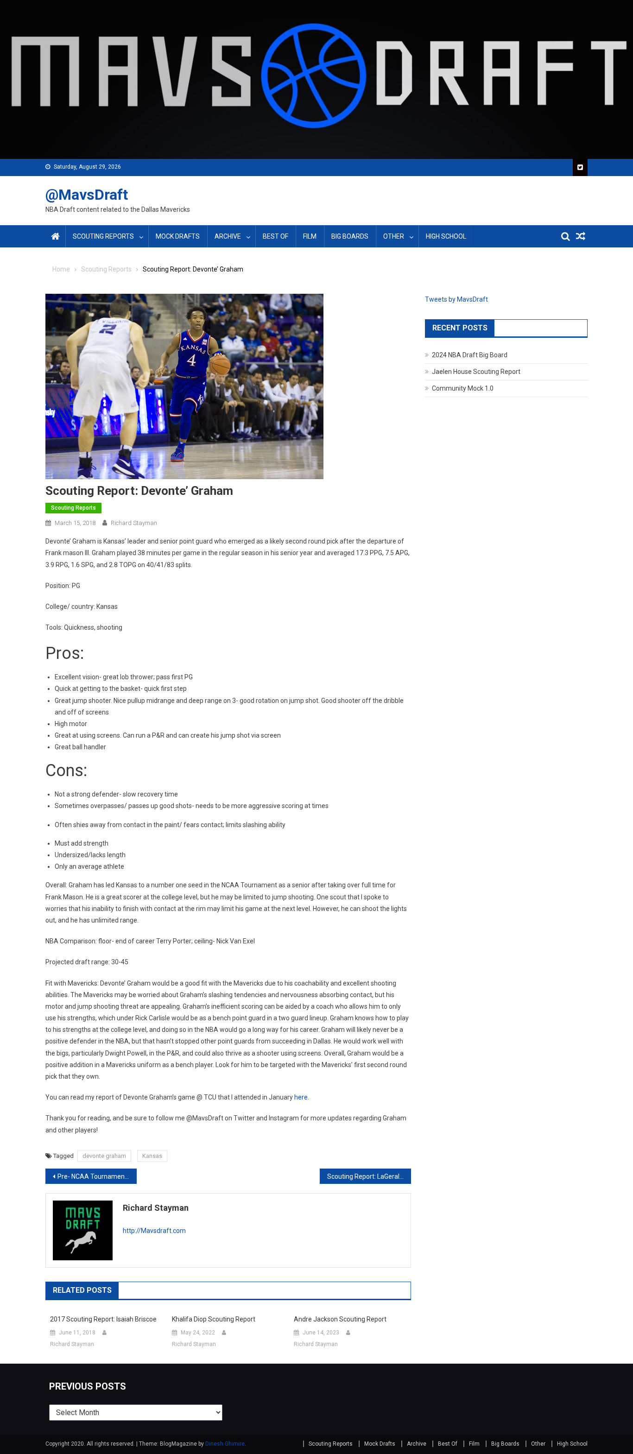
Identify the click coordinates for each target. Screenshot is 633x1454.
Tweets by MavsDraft (456, 299)
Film (309, 236)
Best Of (275, 236)
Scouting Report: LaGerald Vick (369, 1176)
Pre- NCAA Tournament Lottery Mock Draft (97, 1176)
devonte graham (104, 1155)
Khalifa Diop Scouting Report (213, 1319)
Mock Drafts (178, 236)
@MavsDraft (86, 194)
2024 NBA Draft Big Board (469, 355)
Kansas (152, 1155)
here (301, 1097)
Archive (228, 236)
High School (446, 236)
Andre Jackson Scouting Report (340, 1319)
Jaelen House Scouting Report (476, 371)
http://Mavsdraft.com (154, 1230)
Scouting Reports (103, 236)
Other (393, 236)
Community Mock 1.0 (463, 388)
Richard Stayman (134, 522)
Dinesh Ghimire (225, 1444)
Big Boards (349, 236)
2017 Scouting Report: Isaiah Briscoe (103, 1319)
